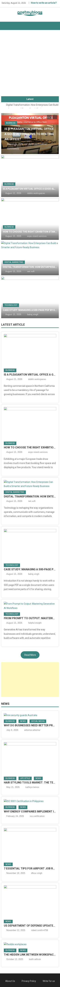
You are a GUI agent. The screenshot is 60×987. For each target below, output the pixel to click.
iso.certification (37, 816)
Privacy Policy (29, 981)
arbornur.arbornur (32, 730)
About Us (10, 981)
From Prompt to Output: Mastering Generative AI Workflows (30, 618)
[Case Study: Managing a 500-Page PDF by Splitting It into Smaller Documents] (30, 297)
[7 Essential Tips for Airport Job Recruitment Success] (30, 844)
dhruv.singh (36, 873)
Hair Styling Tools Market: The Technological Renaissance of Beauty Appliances (30, 782)
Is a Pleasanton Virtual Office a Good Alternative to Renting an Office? (29, 134)
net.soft (30, 271)
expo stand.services (37, 236)
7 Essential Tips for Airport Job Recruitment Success (30, 868)
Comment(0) (13, 148)
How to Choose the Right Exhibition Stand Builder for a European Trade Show (30, 231)
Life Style (25, 778)
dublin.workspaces (38, 144)
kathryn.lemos (32, 787)
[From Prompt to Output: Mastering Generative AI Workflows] (30, 606)
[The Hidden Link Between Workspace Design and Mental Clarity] (30, 944)
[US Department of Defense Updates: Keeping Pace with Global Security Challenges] (30, 901)
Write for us (49, 981)
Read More (30, 655)
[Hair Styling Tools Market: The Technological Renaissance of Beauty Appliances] (30, 758)
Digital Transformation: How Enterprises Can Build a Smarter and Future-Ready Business (30, 267)
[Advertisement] (30, 65)
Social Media (37, 721)
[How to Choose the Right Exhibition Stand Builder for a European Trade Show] (30, 219)
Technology (10, 305)
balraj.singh (32, 314)
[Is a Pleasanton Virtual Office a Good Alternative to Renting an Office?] (30, 176)
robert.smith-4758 (39, 930)
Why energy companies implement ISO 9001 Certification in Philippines (30, 811)
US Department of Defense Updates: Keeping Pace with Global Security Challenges (30, 925)
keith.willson (35, 959)
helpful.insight (35, 623)
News (5, 703)
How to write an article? (44, 2)
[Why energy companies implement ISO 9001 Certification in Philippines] (30, 801)
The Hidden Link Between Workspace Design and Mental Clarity (30, 954)
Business (10, 123)
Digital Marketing (13, 262)
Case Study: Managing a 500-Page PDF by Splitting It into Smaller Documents (30, 310)
